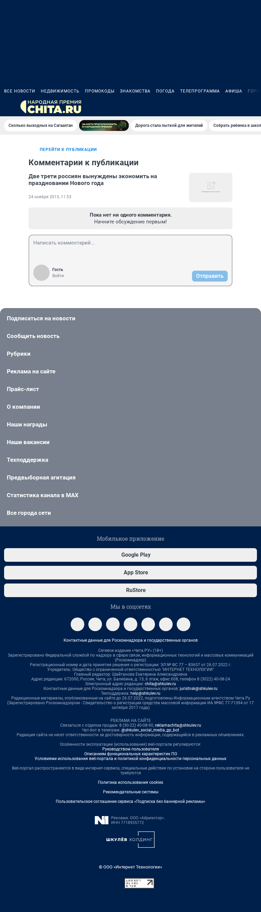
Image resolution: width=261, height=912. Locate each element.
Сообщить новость (33, 336)
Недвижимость (60, 91)
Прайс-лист (23, 389)
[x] (166, 624)
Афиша (233, 91)
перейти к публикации (68, 149)
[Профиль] (253, 106)
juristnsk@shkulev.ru (199, 688)
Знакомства (135, 91)
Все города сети (29, 512)
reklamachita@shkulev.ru (178, 725)
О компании (23, 406)
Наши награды (27, 424)
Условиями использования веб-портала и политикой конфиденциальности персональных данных (130, 758)
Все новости (19, 91)
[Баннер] (104, 125)
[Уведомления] (236, 106)
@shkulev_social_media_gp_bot (150, 730)
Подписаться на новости (41, 318)
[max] (148, 624)
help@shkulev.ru (145, 693)
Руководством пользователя (130, 749)
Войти (58, 275)
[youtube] (183, 624)
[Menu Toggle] (8, 106)
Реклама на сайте (31, 371)
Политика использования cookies (130, 782)
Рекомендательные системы (130, 792)
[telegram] (77, 624)
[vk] (95, 624)
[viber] (130, 624)
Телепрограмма (200, 91)
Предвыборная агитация (41, 477)
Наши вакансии (28, 442)
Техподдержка (27, 459)
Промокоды (100, 91)
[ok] (113, 624)
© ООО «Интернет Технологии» (130, 866)
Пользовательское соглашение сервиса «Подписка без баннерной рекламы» (130, 801)
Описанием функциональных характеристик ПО (130, 753)
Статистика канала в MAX (43, 495)
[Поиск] (220, 106)
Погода (165, 91)
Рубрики (19, 353)
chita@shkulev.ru (160, 683)
